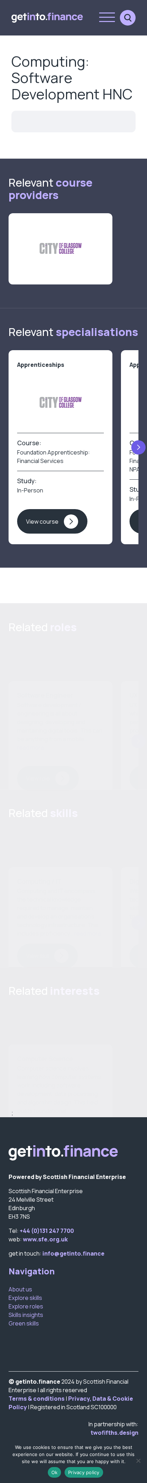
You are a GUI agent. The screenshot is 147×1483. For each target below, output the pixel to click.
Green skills (24, 1323)
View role (38, 778)
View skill (37, 956)
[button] (138, 447)
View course (42, 521)
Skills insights (26, 1315)
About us (20, 1289)
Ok (54, 1472)
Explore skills (25, 1298)
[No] (138, 1460)
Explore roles (26, 1306)
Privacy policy (84, 1472)
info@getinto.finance (73, 1253)
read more (30, 747)
